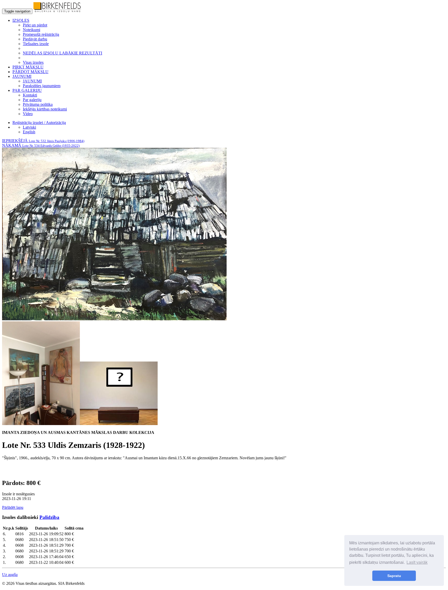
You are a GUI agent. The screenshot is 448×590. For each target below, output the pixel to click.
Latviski (29, 127)
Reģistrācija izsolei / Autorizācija (39, 122)
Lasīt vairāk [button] (417, 562)
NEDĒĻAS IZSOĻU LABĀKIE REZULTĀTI (62, 53)
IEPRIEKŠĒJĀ (43, 140)
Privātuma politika (38, 104)
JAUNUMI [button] (21, 76)
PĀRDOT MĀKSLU (30, 72)
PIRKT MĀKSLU (28, 67)
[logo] (57, 11)
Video (28, 114)
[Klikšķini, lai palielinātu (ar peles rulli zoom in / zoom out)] (114, 319)
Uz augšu (10, 574)
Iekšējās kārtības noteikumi (45, 109)
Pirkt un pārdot (35, 25)
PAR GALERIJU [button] (27, 90)
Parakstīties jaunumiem (41, 86)
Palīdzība (49, 517)
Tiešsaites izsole (36, 43)
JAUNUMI (32, 81)
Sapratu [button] (394, 576)
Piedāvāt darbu (35, 39)
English (29, 132)
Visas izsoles (33, 62)
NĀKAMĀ (41, 145)
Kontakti (30, 95)
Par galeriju (32, 100)
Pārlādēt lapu (12, 507)
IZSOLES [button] (20, 20)
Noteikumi (31, 29)
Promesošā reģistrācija (41, 34)
